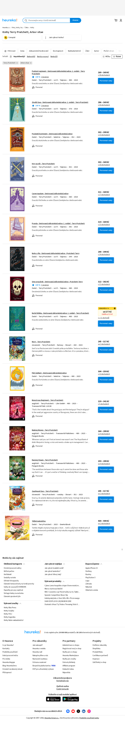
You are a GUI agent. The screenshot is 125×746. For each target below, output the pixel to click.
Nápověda (66, 672)
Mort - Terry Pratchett (41, 342)
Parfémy (88, 571)
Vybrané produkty (53, 581)
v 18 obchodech (104, 75)
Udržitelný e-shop (99, 662)
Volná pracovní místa (10, 655)
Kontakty (6, 648)
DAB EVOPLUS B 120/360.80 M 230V (58, 601)
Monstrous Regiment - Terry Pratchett (47, 400)
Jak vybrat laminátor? (53, 571)
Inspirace (96, 659)
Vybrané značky (11, 603)
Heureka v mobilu (39, 648)
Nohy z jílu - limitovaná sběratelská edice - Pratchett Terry (55, 253)
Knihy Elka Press (10, 607)
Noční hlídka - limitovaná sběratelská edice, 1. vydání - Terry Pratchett (60, 313)
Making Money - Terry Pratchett (45, 430)
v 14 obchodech (104, 254)
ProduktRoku (98, 652)
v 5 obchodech (103, 404)
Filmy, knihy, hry (17, 27)
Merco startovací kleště (53, 589)
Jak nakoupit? (37, 645)
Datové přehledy (68, 662)
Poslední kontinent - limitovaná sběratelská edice (52, 134)
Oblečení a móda (91, 590)
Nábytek (88, 587)
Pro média (6, 659)
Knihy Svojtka (9, 611)
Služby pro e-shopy (69, 652)
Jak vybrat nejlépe (53, 563)
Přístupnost (7, 672)
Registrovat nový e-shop (71, 648)
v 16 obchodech (104, 105)
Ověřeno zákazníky (100, 645)
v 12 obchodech (104, 374)
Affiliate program (68, 665)
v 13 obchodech (104, 135)
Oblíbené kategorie (13, 563)
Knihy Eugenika (9, 617)
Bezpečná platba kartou (41, 665)
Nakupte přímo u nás (40, 655)
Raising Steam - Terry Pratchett (45, 460)
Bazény (88, 574)
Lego (87, 580)
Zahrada (88, 584)
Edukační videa (68, 669)
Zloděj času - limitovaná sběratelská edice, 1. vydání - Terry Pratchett (60, 102)
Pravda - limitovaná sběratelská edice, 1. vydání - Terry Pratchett (58, 223)
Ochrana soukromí (39, 662)
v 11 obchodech (104, 284)
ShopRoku (96, 648)
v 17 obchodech (104, 195)
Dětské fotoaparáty (11, 580)
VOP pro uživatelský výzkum (43, 669)
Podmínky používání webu (89, 718)
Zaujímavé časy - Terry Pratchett (45, 491)
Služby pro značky (69, 659)
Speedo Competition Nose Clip (56, 595)
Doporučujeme (92, 563)
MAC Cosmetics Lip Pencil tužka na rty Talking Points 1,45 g (62, 592)
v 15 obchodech (104, 225)
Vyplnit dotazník (62, 689)
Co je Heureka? (8, 645)
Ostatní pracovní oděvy (12, 568)
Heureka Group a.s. (51, 718)
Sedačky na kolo (10, 577)
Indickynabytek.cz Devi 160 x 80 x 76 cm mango (62, 598)
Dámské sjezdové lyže (12, 596)
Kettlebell (7, 574)
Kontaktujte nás (62, 681)
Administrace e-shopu (70, 645)
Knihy (32, 27)
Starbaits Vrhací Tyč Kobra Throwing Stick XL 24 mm (62, 604)
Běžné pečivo (9, 571)
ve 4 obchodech (104, 434)
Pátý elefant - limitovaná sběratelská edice (49, 373)
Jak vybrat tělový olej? (53, 574)
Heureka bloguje (8, 662)
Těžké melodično (39, 521)
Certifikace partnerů (100, 655)
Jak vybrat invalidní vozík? (54, 568)
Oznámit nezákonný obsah (12, 669)
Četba (26, 27)
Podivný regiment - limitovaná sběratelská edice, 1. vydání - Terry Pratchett (58, 72)
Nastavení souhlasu (39, 659)
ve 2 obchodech (104, 344)
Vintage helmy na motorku (14, 593)
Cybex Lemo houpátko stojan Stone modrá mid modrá (62, 585)
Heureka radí (37, 652)
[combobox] (46, 20)
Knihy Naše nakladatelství (13, 620)
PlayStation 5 (90, 577)
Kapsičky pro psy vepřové (13, 590)
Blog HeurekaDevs (9, 665)
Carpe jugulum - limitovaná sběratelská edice (50, 193)
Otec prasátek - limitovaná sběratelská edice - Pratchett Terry (57, 282)
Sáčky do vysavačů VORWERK (15, 587)
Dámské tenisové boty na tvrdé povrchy (19, 584)
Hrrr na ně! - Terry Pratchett (43, 163)
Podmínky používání (9, 652)
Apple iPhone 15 (91, 568)
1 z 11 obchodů (103, 318)
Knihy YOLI (8, 614)
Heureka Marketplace (70, 655)
